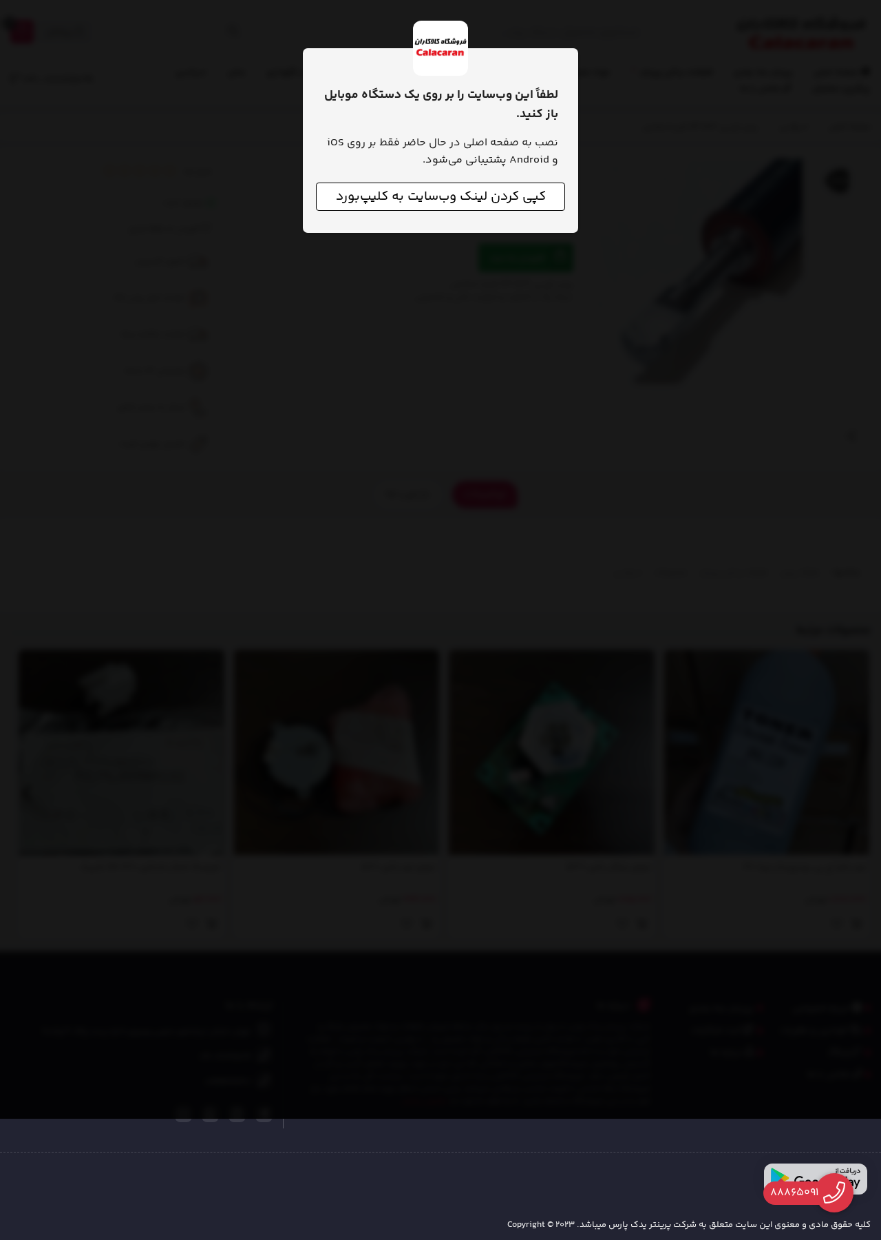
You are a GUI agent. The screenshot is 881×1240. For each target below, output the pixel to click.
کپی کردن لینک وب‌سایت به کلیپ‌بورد (441, 197)
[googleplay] (815, 1179)
